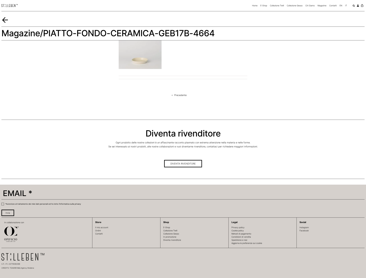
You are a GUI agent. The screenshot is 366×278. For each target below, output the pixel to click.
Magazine (322, 5)
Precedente (180, 95)
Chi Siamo (310, 5)
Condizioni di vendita (241, 237)
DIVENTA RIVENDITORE (183, 163)
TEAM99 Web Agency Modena (22, 268)
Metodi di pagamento (241, 233)
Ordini (98, 230)
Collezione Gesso (295, 5)
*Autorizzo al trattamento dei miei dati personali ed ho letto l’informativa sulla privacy (43, 204)
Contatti (333, 5)
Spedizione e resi (239, 240)
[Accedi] (358, 5)
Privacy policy (237, 227)
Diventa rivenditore (172, 240)
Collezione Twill (277, 5)
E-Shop (263, 5)
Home (254, 5)
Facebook (304, 230)
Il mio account (101, 227)
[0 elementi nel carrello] (362, 6)
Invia (8, 213)
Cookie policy (237, 230)
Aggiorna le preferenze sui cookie (246, 243)
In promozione (169, 237)
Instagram (304, 227)
